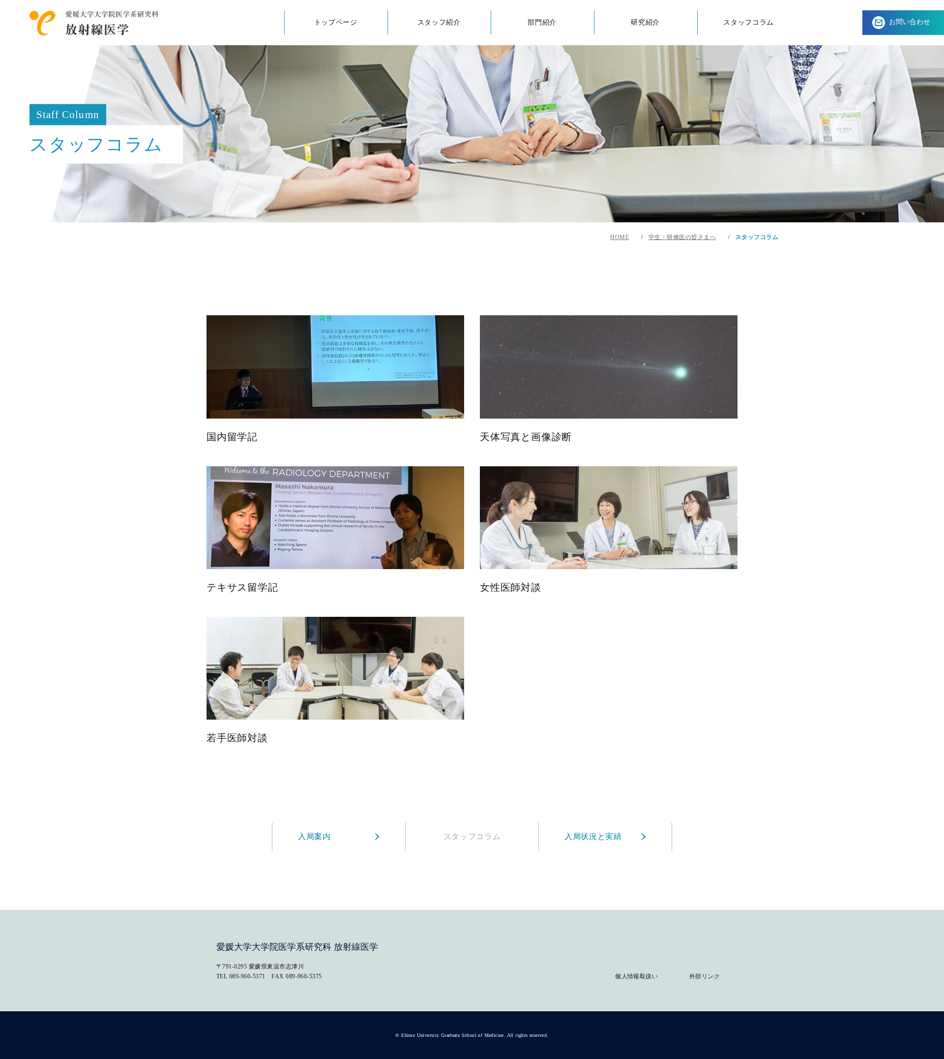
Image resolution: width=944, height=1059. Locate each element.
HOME (619, 237)
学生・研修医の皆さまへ (682, 237)
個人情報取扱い (636, 976)
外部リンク (704, 976)
